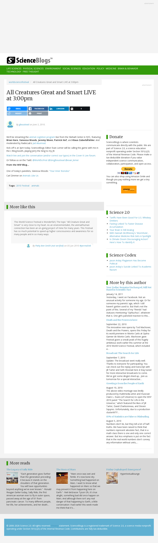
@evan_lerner (72, 160)
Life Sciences (13, 68)
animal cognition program (42, 137)
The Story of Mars (66, 469)
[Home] (30, 60)
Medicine (111, 68)
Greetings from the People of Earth (125, 383)
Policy (100, 68)
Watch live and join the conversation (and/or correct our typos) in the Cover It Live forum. (51, 155)
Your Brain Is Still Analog (122, 229)
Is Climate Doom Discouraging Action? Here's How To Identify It (129, 241)
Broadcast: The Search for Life (122, 353)
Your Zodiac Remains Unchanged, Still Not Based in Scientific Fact (128, 288)
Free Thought (31, 71)
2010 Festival (22, 185)
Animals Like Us (30, 175)
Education (88, 68)
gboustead (24, 124)
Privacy (54, 525)
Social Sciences (72, 68)
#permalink (85, 245)
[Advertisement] (79, 26)
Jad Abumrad (39, 143)
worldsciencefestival (19, 82)
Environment (53, 68)
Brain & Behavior (128, 68)
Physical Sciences (33, 68)
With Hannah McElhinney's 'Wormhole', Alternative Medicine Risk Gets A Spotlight (130, 235)
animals (35, 185)
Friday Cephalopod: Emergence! (123, 469)
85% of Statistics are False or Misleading (127, 416)
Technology (13, 71)
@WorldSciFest (40, 160)
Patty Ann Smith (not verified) (49, 245)
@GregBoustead (56, 160)
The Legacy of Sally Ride (19, 469)
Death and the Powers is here (121, 320)
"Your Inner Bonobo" (59, 170)
